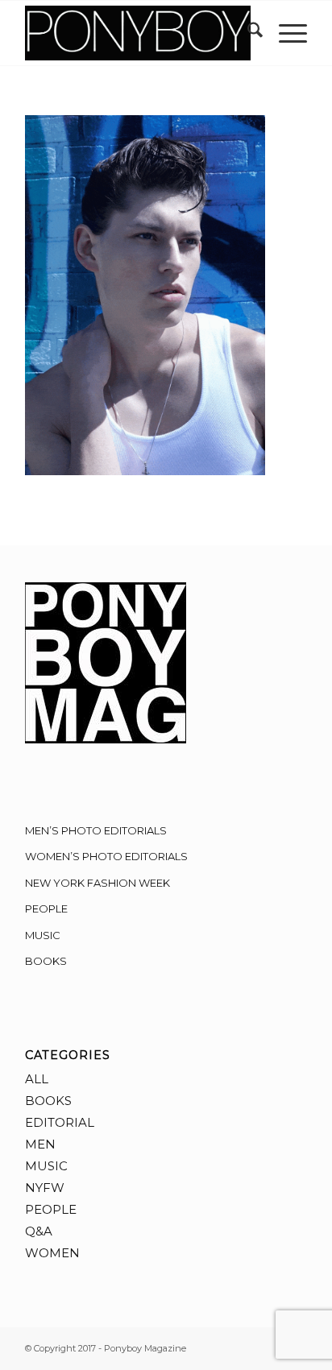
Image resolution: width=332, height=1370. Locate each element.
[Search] (247, 33)
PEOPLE (46, 908)
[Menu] (285, 33)
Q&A (38, 1231)
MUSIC (42, 935)
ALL (36, 1078)
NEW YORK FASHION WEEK (97, 882)
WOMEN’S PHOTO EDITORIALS (106, 856)
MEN (40, 1144)
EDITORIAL (59, 1122)
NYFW (44, 1187)
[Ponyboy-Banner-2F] (138, 33)
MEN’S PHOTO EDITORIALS (96, 830)
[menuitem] (247, 33)
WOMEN (52, 1252)
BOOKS (46, 960)
